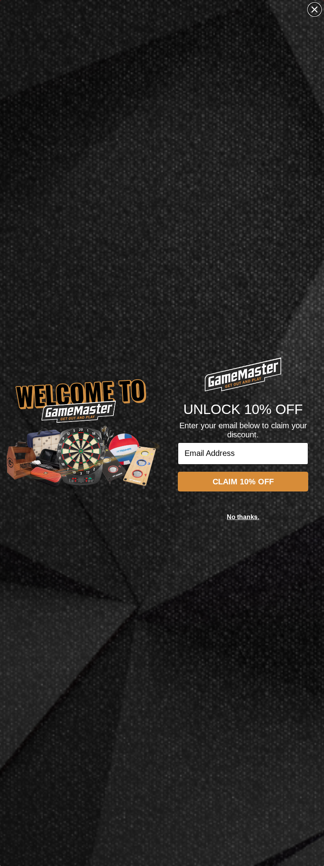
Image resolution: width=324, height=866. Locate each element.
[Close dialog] (314, 9)
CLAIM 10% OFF (243, 481)
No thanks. (243, 517)
